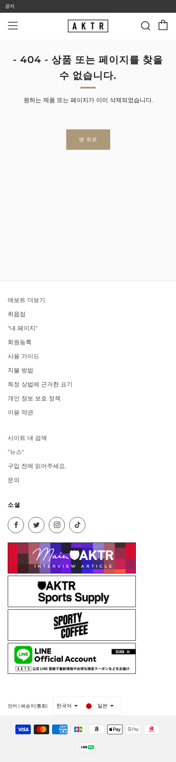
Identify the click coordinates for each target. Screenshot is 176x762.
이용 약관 (20, 412)
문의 (14, 480)
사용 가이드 (23, 356)
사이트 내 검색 (27, 438)
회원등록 (20, 342)
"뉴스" (16, 452)
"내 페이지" (23, 328)
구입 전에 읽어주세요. (37, 466)
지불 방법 (20, 370)
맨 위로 (88, 139)
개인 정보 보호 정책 (34, 398)
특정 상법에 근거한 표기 (40, 384)
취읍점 (17, 314)
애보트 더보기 (26, 300)
